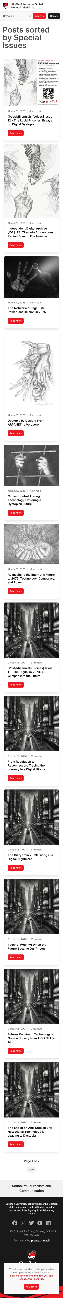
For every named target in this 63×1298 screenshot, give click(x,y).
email (46, 1240)
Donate (54, 16)
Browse (7, 15)
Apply (38, 16)
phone (35, 1240)
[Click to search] (29, 16)
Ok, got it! (31, 1286)
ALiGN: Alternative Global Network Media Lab (27, 6)
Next (31, 1169)
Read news (17, 134)
